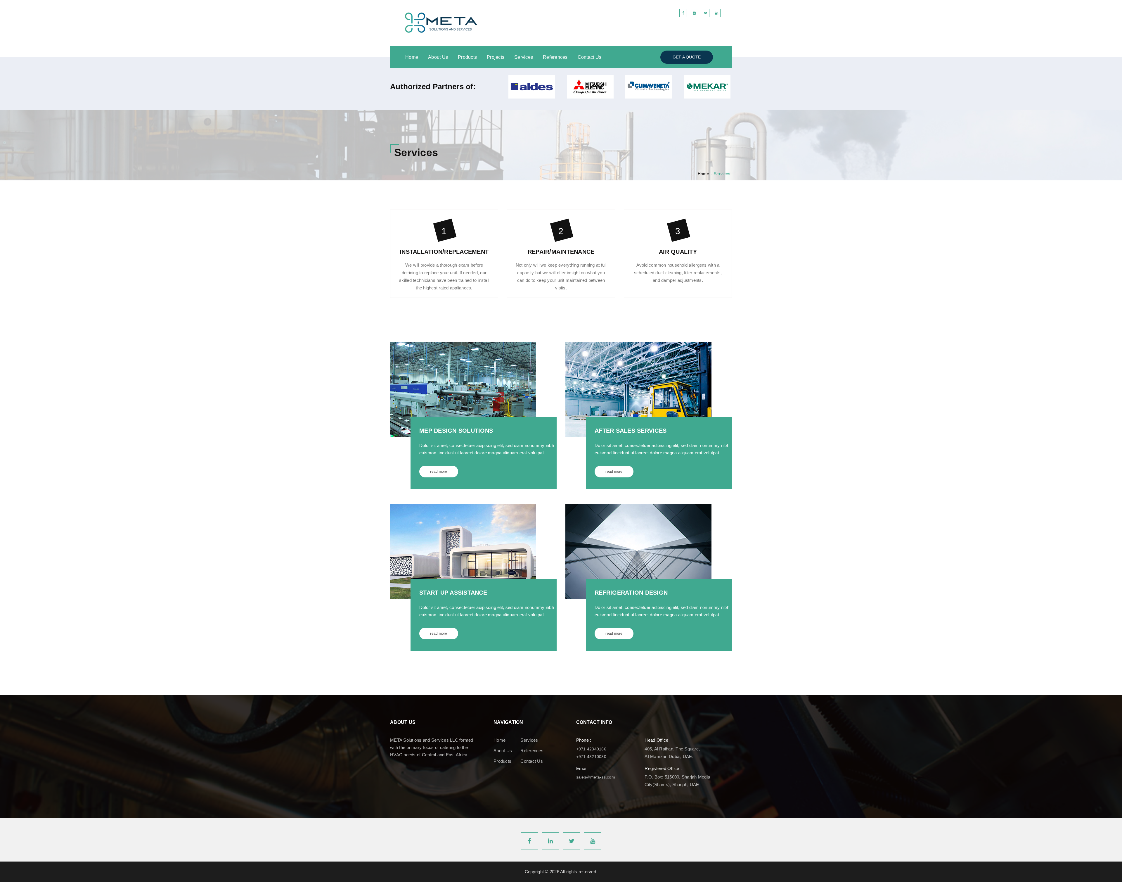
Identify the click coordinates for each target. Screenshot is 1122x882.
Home (411, 57)
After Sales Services (630, 430)
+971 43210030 (591, 756)
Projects (495, 57)
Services (523, 57)
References (555, 57)
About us (503, 750)
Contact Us (590, 57)
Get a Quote (687, 57)
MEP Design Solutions (456, 430)
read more (438, 472)
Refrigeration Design (631, 592)
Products (467, 57)
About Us (438, 57)
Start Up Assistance (453, 592)
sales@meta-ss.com (595, 777)
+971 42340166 (591, 749)
